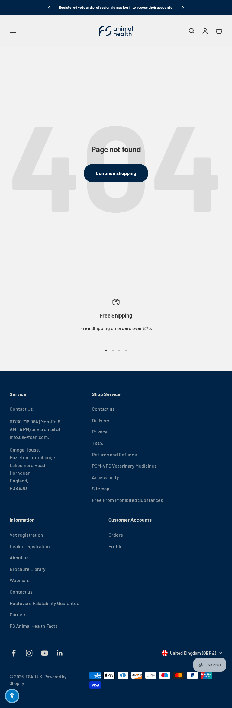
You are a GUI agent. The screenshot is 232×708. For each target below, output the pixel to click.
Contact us (103, 409)
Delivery (100, 420)
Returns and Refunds (114, 454)
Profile (115, 546)
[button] (12, 696)
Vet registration (26, 535)
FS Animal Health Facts (34, 626)
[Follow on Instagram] (29, 653)
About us (19, 557)
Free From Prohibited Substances (127, 500)
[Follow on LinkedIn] (60, 653)
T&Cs (97, 443)
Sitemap (100, 488)
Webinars (20, 580)
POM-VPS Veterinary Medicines (124, 466)
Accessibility (105, 477)
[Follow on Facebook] (14, 653)
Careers (18, 614)
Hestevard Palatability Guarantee (44, 603)
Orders (115, 535)
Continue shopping (116, 173)
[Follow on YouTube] (44, 653)
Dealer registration (30, 546)
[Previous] (49, 7)
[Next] (183, 7)
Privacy (99, 431)
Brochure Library (28, 569)
